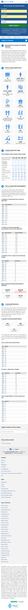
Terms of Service (6, 30)
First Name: (4, 8)
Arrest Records (4, 505)
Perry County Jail (6, 443)
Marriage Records (5, 540)
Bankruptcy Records (5, 509)
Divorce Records (5, 522)
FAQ (2, 475)
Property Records (5, 553)
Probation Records (5, 551)
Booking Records (5, 514)
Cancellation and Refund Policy (8, 491)
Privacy (2, 486)
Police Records (4, 548)
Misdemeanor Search (6, 542)
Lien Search (3, 538)
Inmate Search (4, 531)
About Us (3, 460)
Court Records (4, 516)
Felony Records (4, 529)
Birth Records (4, 512)
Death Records (4, 520)
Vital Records (4, 559)
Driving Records (4, 525)
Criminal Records (5, 518)
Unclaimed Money (5, 555)
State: (2, 19)
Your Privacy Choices (6, 471)
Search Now (13, 25)
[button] (14, 606)
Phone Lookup (4, 546)
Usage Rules (4, 482)
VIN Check (3, 557)
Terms (2, 484)
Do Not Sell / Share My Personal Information (11, 473)
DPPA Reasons (4, 488)
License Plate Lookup (6, 535)
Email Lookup (4, 527)
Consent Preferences (6, 497)
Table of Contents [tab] (7, 40)
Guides (2, 462)
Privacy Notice (15, 30)
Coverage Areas (4, 469)
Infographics (4, 464)
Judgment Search (5, 533)
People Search (4, 544)
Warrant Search (4, 561)
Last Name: (4, 14)
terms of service (16, 578)
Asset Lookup (4, 507)
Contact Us (3, 467)
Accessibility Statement (6, 493)
